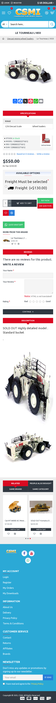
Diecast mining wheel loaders (20, 39)
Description (28, 321)
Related (15, 483)
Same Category (41, 489)
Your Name (7, 270)
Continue (26, 312)
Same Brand (15, 489)
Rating (5, 301)
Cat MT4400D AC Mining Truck (15, 521)
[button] (25, 538)
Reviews (28, 252)
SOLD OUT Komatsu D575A (41, 521)
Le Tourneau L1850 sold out (19, 238)
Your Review (8, 282)
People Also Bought (40, 483)
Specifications (28, 113)
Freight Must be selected (26, 182)
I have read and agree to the (24, 684)
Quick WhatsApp (15, 225)
